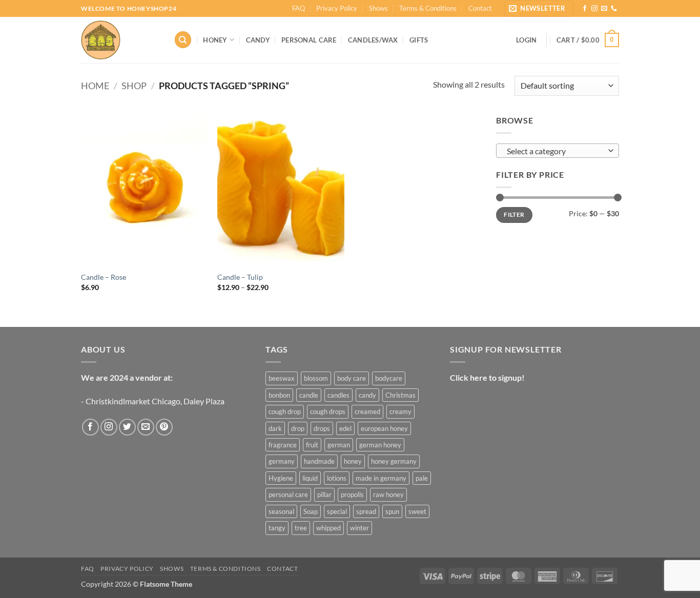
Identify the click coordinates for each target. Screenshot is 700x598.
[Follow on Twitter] (127, 427)
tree (301, 528)
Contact (480, 8)
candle (308, 395)
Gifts (418, 40)
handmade (319, 461)
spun (392, 511)
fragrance (283, 445)
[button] (538, 8)
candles (338, 395)
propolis (352, 494)
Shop (134, 85)
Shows (378, 8)
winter (359, 528)
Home (95, 85)
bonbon (279, 395)
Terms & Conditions (428, 8)
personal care (288, 494)
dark (275, 428)
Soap (310, 511)
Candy (258, 40)
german (338, 445)
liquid (310, 478)
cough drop (285, 411)
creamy (400, 411)
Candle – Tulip (240, 277)
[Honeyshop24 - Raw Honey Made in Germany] (119, 40)
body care (351, 378)
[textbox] (555, 151)
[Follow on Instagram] (594, 8)
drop (297, 428)
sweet (417, 511)
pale (422, 478)
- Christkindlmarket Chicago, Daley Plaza (152, 401)
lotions (336, 478)
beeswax (282, 378)
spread (366, 511)
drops (322, 428)
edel (345, 428)
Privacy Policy (336, 8)
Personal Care (308, 40)
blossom (316, 378)
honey (353, 461)
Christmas (400, 395)
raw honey (388, 494)
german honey (380, 445)
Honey (215, 40)
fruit (312, 445)
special (337, 511)
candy (367, 395)
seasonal (281, 511)
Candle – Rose (103, 277)
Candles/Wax (373, 40)
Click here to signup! (487, 377)
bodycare (388, 378)
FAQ (298, 8)
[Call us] (614, 8)
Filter (514, 214)
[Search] (183, 39)
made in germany (381, 478)
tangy (277, 528)
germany (282, 461)
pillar (324, 494)
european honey (384, 428)
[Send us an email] (604, 8)
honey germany (394, 461)
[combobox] (557, 150)
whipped (328, 528)
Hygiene (281, 478)
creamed (367, 411)
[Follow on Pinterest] (164, 427)
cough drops (327, 411)
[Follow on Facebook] (585, 8)
